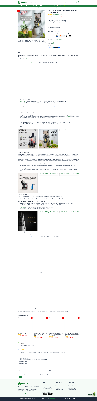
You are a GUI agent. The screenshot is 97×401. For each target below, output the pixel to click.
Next (45, 42)
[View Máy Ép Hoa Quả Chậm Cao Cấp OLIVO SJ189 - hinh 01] (21, 42)
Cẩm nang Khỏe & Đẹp (59, 389)
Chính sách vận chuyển (72, 388)
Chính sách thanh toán (72, 389)
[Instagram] (27, 393)
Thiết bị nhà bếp (32, 7)
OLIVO (26, 58)
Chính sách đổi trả (71, 385)
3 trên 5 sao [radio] (29, 361)
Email (50, 370)
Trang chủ (19, 7)
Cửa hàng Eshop (23, 7)
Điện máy (27, 7)
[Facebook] (25, 393)
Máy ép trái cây (37, 7)
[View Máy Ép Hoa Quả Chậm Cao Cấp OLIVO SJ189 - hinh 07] (35, 42)
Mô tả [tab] (19, 52)
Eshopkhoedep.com (52, 398)
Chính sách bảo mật (71, 390)
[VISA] (65, 398)
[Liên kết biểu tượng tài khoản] (76, 2)
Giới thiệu (56, 385)
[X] (32, 393)
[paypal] (69, 398)
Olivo (53, 43)
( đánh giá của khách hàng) (57, 14)
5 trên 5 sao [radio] (32, 361)
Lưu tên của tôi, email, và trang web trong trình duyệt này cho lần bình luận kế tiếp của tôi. (34, 374)
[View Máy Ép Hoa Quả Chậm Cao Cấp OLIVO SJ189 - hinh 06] (28, 42)
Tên (20, 370)
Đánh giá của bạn (23, 361)
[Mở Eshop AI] (94, 394)
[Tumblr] (30, 393)
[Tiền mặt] (71, 398)
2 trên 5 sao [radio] (28, 361)
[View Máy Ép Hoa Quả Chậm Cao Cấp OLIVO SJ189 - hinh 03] (42, 42)
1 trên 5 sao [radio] (27, 361)
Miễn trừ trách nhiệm (58, 388)
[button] (23, 6)
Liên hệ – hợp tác (58, 390)
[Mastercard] (67, 398)
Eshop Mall (46, 398)
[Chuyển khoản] (74, 398)
